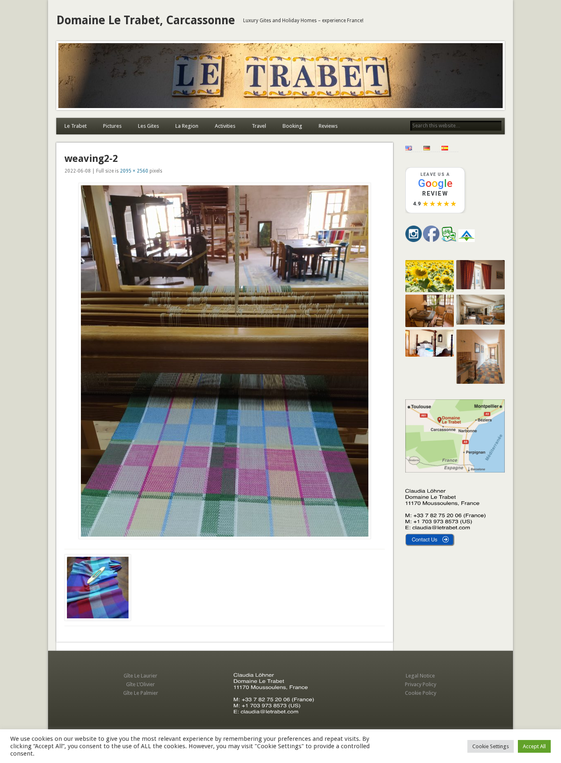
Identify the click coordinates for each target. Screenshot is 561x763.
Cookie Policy (420, 693)
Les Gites (148, 126)
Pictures (112, 126)
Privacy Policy (420, 684)
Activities (225, 126)
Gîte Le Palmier (140, 693)
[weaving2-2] (224, 361)
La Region (186, 126)
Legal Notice (420, 676)
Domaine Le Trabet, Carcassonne (145, 20)
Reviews (328, 126)
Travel (259, 126)
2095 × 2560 (134, 171)
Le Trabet (75, 126)
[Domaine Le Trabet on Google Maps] (455, 471)
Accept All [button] (534, 746)
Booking (292, 126)
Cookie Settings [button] (490, 746)
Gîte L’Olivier (140, 684)
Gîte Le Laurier (140, 676)
